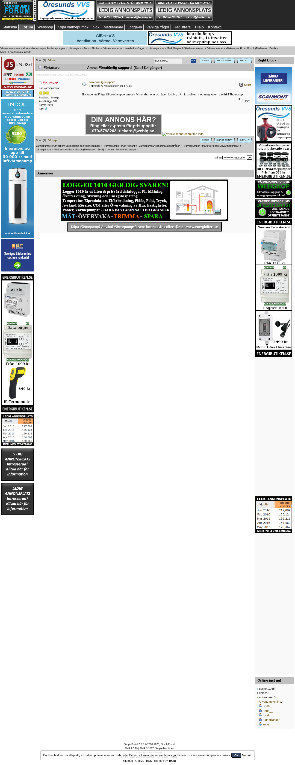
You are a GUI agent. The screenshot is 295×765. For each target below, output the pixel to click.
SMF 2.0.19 (131, 748)
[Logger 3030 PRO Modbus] (144, 200)
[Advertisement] (242, 10)
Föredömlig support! (102, 82)
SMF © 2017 (147, 748)
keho (266, 724)
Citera (247, 84)
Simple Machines (164, 748)
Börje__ (268, 711)
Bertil (272, 48)
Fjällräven (50, 83)
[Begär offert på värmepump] (144, 227)
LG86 (266, 706)
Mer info (247, 755)
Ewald (267, 715)
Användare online (270, 701)
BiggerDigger (271, 720)
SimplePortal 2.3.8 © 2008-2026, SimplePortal (149, 744)
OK (236, 755)
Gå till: (218, 157)
